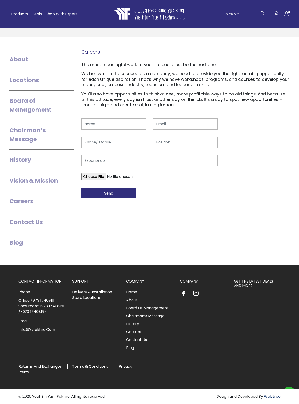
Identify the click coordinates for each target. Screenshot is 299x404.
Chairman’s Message (27, 134)
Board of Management (30, 105)
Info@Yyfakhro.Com (36, 329)
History (20, 160)
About (18, 59)
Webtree (272, 396)
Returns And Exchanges (40, 366)
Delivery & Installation (92, 292)
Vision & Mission (33, 180)
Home (131, 292)
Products (19, 14)
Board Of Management (147, 308)
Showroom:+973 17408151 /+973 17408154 (41, 308)
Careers (21, 201)
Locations (24, 80)
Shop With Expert (61, 14)
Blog (16, 243)
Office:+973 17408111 (36, 300)
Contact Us (26, 222)
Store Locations (86, 297)
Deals (37, 14)
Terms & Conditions (90, 366)
